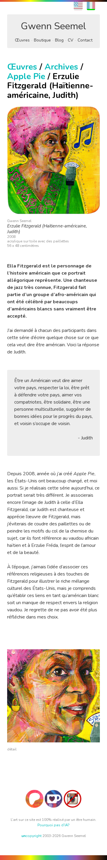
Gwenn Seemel (53, 26)
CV (70, 40)
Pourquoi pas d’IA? (53, 825)
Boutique (42, 40)
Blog (59, 40)
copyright (31, 835)
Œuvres (22, 40)
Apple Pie (26, 76)
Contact (85, 40)
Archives (61, 67)
